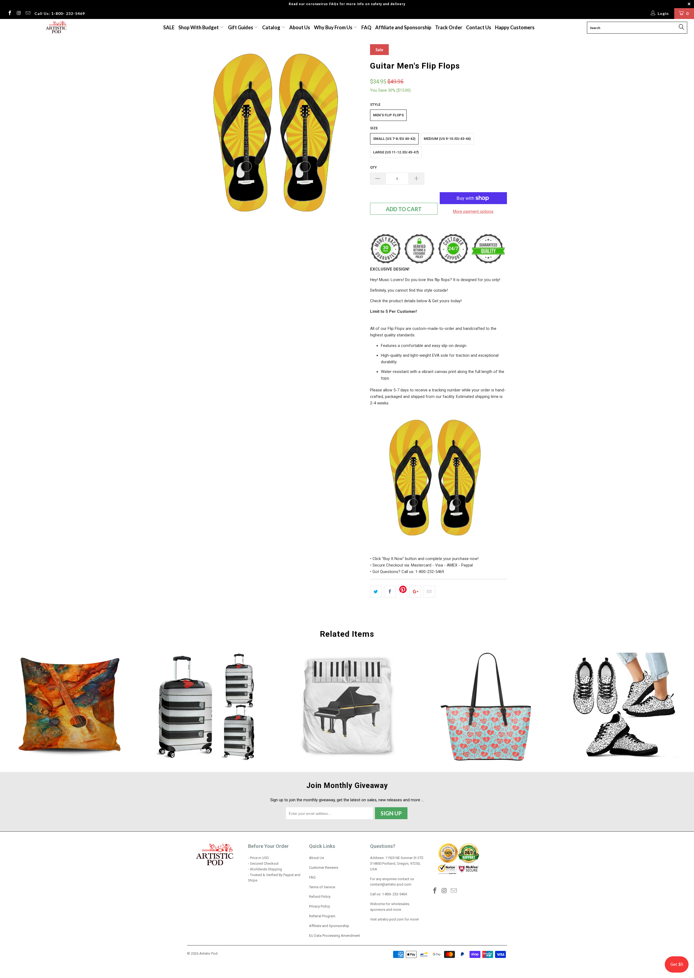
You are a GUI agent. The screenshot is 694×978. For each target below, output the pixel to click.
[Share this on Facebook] (390, 592)
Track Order (448, 27)
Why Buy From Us (333, 27)
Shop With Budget (199, 27)
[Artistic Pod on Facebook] (9, 13)
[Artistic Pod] (55, 27)
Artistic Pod (208, 953)
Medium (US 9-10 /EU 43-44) (447, 139)
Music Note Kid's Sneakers (625, 707)
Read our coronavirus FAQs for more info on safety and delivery (347, 4)
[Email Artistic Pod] (27, 13)
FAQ (366, 27)
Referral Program (322, 916)
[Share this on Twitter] (376, 592)
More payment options (473, 211)
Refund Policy (319, 897)
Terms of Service (322, 887)
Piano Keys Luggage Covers (208, 707)
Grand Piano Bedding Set (347, 707)
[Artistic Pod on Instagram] (18, 13)
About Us (299, 27)
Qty (373, 167)
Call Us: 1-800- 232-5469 (59, 13)
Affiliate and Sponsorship (403, 27)
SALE (169, 27)
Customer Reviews (323, 868)
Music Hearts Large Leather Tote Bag (486, 707)
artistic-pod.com (390, 919)
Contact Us (478, 27)
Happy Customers (515, 27)
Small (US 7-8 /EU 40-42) (394, 139)
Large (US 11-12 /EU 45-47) (396, 152)
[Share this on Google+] (415, 592)
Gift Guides (241, 27)
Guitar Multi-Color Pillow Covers (69, 707)
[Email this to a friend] (429, 592)
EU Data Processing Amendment (334, 936)
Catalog (271, 27)
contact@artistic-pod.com (390, 884)
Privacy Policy (319, 906)
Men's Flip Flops (388, 115)
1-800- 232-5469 (394, 894)
